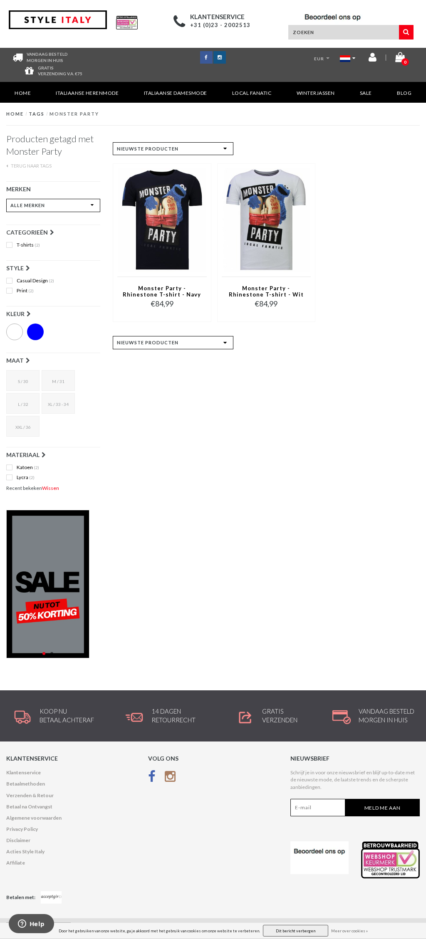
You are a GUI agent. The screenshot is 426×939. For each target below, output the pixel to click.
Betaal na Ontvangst (29, 806)
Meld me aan (382, 808)
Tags (37, 113)
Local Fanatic (252, 93)
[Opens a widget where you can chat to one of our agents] (31, 924)
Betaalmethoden (25, 784)
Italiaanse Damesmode (175, 93)
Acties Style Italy (25, 851)
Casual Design (35, 281)
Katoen (28, 467)
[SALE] (53, 584)
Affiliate (15, 863)
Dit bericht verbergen (295, 931)
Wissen (50, 488)
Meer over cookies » (349, 931)
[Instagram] (170, 778)
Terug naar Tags (31, 165)
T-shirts (28, 245)
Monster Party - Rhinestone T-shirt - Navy (162, 291)
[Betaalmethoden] (51, 897)
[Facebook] (152, 778)
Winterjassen (316, 93)
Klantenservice (23, 772)
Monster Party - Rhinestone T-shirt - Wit (266, 291)
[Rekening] (372, 59)
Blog (404, 93)
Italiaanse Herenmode (87, 93)
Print (25, 291)
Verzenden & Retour (30, 795)
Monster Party (74, 113)
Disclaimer (18, 840)
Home (23, 93)
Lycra (26, 477)
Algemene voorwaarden (34, 818)
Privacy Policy (22, 829)
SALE (366, 93)
